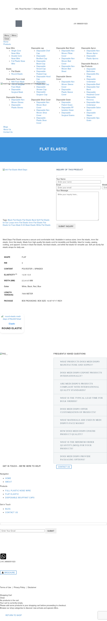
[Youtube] (38, 23)
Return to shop (13, 615)
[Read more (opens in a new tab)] (42, 8)
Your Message (62, 190)
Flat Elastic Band (29, 220)
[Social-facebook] (19, 23)
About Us (7, 129)
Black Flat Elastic (15, 220)
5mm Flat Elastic (35, 222)
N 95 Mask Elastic (28, 225)
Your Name (61, 179)
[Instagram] (25, 23)
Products (7, 44)
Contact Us (8, 132)
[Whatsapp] (32, 23)
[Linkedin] (45, 23)
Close (6, 38)
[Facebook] (3, 577)
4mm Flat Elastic (21, 222)
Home (5, 41)
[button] (8, 572)
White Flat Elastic (43, 225)
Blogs (5, 126)
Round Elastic (12, 328)
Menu (6, 35)
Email (58, 184)
